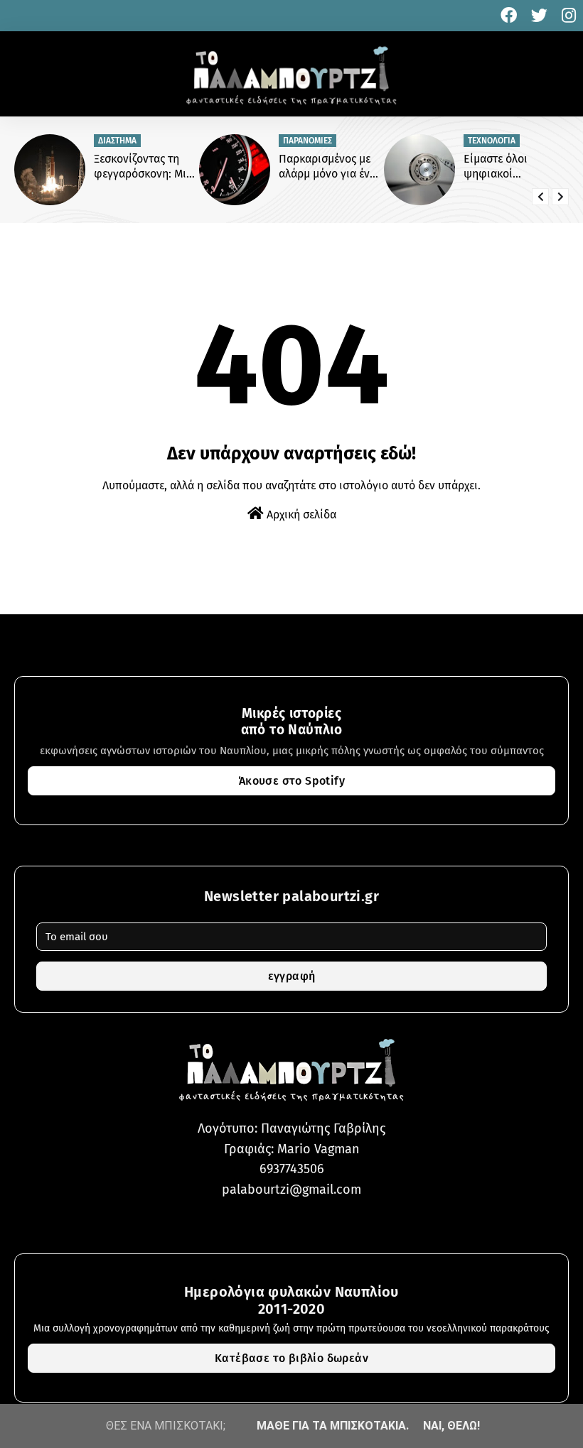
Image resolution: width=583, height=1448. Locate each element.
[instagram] (567, 15)
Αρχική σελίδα (300, 514)
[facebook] (508, 15)
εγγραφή (292, 976)
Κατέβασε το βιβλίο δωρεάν (291, 1358)
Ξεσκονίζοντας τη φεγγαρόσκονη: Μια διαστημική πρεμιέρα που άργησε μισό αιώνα (146, 167)
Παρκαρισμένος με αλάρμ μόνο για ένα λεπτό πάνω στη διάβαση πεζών (327, 167)
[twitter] (539, 15)
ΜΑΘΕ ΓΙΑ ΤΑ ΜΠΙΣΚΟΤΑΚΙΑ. (333, 1425)
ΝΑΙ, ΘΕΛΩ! (451, 1425)
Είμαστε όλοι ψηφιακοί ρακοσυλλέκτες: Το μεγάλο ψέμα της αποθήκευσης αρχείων (509, 167)
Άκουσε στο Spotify (291, 781)
